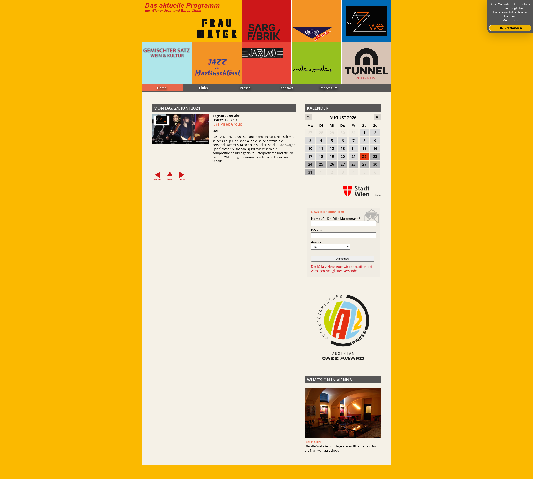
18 (321, 156)
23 (375, 156)
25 (321, 164)
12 (332, 148)
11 (321, 148)
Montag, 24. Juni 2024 (177, 108)
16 (375, 148)
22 (364, 156)
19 (332, 156)
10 (310, 148)
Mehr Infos (510, 20)
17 (310, 156)
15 (364, 148)
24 (310, 164)
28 (321, 132)
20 (343, 156)
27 (310, 132)
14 (353, 148)
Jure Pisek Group (227, 124)
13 (343, 148)
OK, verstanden (510, 28)
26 (332, 164)
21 (353, 156)
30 (343, 132)
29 (332, 132)
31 (353, 132)
